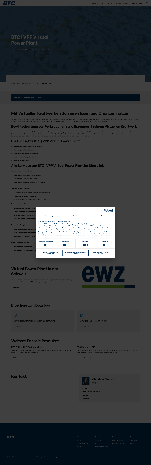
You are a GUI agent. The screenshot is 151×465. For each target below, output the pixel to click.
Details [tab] (75, 216)
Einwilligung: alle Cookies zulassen (101, 252)
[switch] (65, 245)
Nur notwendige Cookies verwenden (50, 252)
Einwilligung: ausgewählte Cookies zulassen (75, 252)
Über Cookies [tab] (102, 216)
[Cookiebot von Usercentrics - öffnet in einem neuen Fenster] (105, 210)
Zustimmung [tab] (49, 216)
